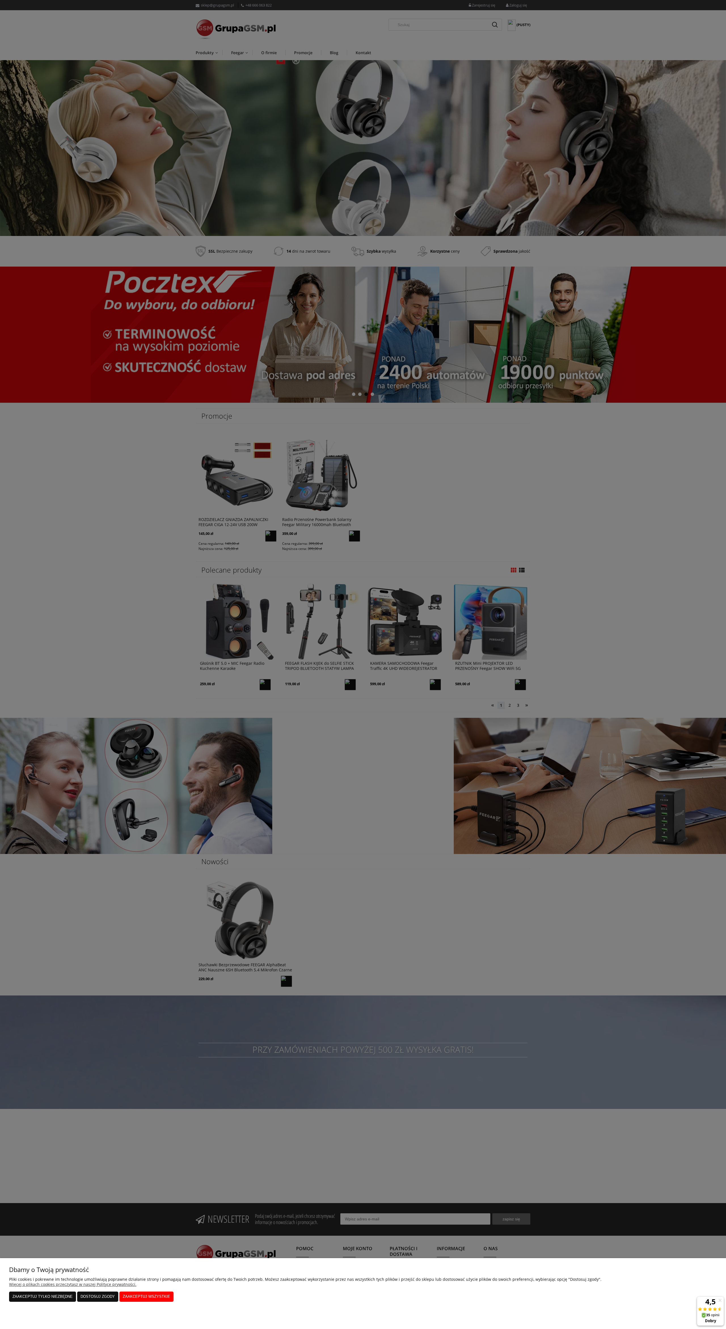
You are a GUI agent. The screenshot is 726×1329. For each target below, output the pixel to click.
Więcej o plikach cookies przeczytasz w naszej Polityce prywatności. (72, 1284)
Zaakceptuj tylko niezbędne (42, 1296)
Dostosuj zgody (98, 1296)
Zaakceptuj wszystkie (146, 1296)
